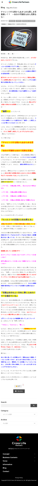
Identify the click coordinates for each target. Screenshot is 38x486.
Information (7, 464)
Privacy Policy (19, 477)
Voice (5, 461)
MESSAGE (12, 21)
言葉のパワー (11, 24)
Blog (4, 468)
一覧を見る (19, 391)
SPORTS (19, 21)
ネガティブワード (21, 24)
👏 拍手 (18, 386)
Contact (6, 471)
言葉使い (4, 24)
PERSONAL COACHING (29, 21)
